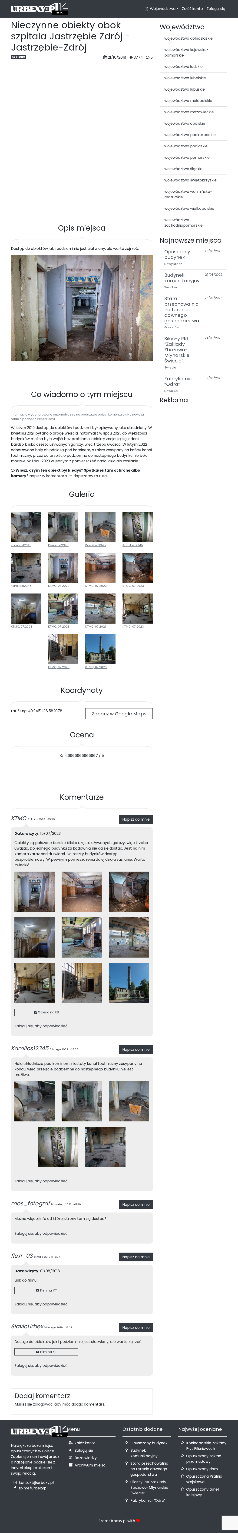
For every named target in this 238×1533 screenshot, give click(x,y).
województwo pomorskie (187, 157)
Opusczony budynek (149, 1443)
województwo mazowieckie (189, 112)
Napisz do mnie (136, 819)
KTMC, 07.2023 (58, 586)
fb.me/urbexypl (33, 1488)
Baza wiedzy (86, 1457)
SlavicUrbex (27, 1326)
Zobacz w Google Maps (119, 714)
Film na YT (48, 1290)
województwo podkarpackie (190, 134)
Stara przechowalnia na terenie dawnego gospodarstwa (149, 1469)
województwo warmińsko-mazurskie (188, 194)
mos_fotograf (30, 1203)
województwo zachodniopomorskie (183, 222)
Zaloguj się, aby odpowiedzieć (41, 1026)
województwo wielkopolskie (189, 208)
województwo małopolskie (188, 100)
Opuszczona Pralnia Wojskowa (204, 1479)
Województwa (162, 8)
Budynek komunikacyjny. (144, 1453)
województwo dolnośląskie (188, 38)
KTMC (18, 818)
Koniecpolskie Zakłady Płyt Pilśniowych (206, 1445)
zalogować (43, 1404)
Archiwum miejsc (90, 1465)
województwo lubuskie (184, 89)
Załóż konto (192, 8)
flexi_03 (22, 1256)
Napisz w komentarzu (48, 476)
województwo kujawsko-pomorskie (186, 52)
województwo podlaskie (186, 146)
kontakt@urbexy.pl (36, 1482)
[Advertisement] (82, 201)
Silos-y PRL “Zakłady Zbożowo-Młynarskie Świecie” (149, 1487)
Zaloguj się (216, 8)
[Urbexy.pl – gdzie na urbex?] (39, 9)
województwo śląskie (183, 168)
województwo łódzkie (183, 66)
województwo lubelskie (185, 78)
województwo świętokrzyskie (190, 180)
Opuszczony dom (202, 1469)
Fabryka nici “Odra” (147, 1500)
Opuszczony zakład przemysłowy (203, 1458)
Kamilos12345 (21, 545)
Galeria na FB (48, 1012)
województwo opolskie (184, 123)
